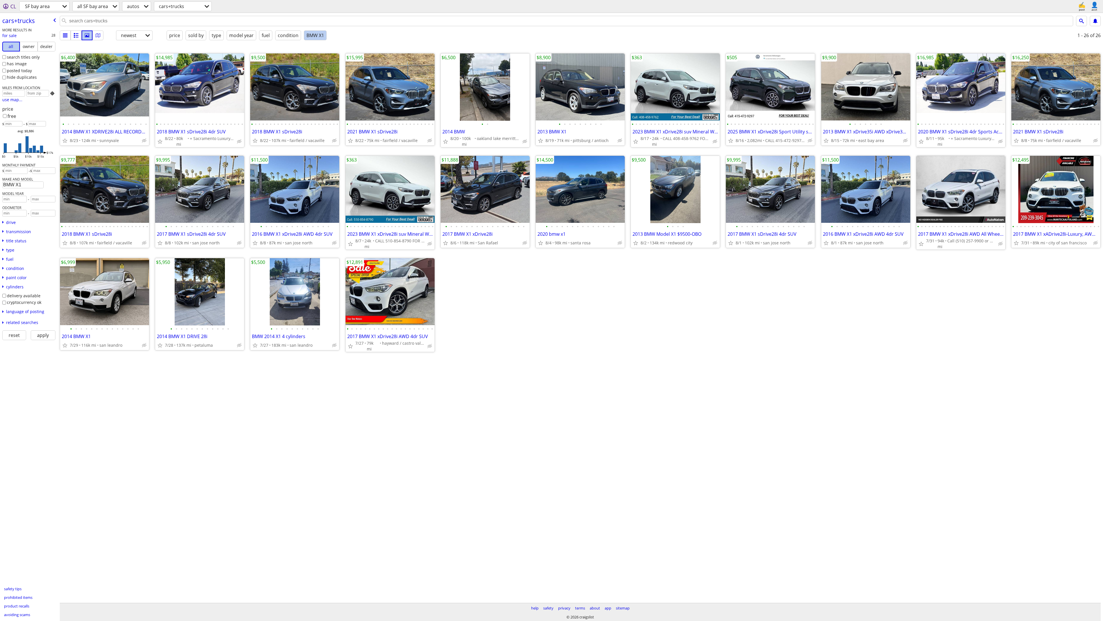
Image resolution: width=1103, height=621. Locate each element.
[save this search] (1095, 21)
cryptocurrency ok (24, 302)
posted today (19, 70)
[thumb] (76, 35)
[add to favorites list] (64, 140)
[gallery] (87, 35)
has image (17, 63)
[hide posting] (144, 140)
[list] (65, 35)
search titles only (23, 57)
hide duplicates (22, 77)
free (11, 116)
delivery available (24, 295)
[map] (97, 35)
